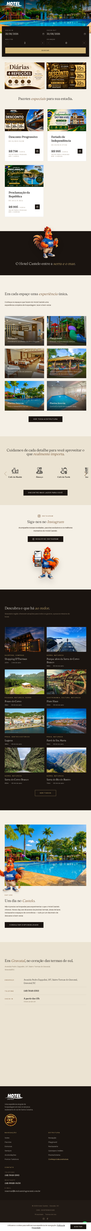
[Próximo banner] (84, 16)
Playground (52, 1142)
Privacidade (39, 1214)
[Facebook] (47, 1219)
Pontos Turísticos (12, 1159)
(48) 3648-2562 (12, 1175)
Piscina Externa (54, 1155)
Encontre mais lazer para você (45, 493)
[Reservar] (37, 151)
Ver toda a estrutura (45, 419)
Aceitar (78, 1227)
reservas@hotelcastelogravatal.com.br (22, 1191)
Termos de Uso (50, 1214)
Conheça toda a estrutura (58, 1159)
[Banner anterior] (6, 16)
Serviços (8, 1151)
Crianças (51, 39)
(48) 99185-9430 (12, 1183)
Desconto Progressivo (23, 137)
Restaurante (53, 1146)
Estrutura (8, 1146)
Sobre (7, 1138)
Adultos (9, 39)
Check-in (9, 30)
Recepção (52, 1138)
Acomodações (10, 1155)
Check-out (52, 30)
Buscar (45, 50)
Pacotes (8, 1142)
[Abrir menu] (85, 4)
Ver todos (45, 793)
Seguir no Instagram (47, 539)
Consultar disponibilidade (24, 925)
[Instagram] (44, 1219)
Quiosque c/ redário (55, 1151)
